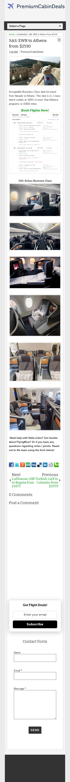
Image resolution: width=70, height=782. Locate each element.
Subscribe (35, 624)
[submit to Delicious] (39, 464)
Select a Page (17, 26)
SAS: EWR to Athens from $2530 (28, 43)
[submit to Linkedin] (45, 464)
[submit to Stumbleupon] (28, 464)
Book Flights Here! (35, 110)
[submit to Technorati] (56, 464)
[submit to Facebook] (11, 464)
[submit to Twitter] (17, 464)
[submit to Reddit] (50, 464)
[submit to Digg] (34, 464)
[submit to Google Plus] (22, 464)
